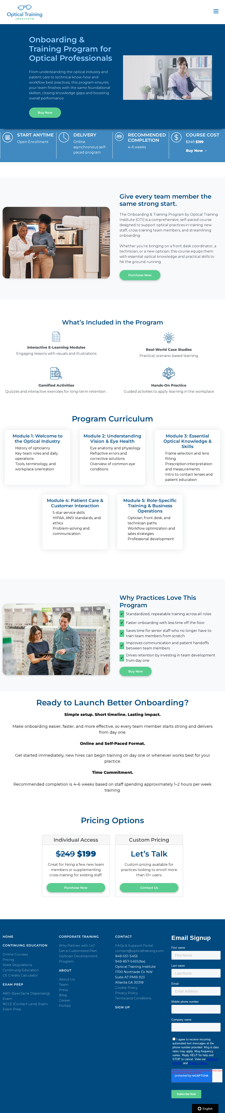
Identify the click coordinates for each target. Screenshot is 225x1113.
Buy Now (45, 113)
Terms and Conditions (133, 998)
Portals (65, 1006)
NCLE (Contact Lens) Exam (25, 1004)
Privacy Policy (126, 993)
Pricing (8, 959)
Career (64, 1000)
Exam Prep (12, 1009)
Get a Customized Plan (78, 951)
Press (63, 990)
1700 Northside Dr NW (134, 972)
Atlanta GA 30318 (129, 982)
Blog (63, 995)
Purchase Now (140, 275)
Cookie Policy (126, 988)
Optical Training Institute (135, 966)
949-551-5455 (126, 956)
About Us (67, 979)
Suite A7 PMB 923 (130, 977)
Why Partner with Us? (77, 945)
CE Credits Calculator (20, 975)
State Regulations (17, 965)
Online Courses (15, 954)
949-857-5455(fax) (130, 961)
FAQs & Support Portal (134, 945)
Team (63, 984)
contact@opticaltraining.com (139, 951)
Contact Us (149, 888)
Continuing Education (21, 970)
